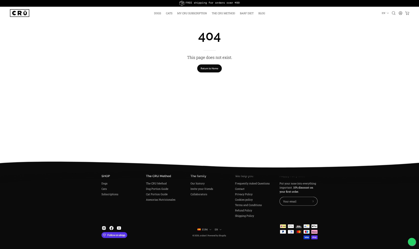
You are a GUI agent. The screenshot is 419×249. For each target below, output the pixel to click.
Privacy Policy (244, 194)
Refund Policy (243, 210)
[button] (223, 13)
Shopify (222, 235)
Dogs (104, 183)
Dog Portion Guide (157, 188)
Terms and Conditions (248, 205)
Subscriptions (109, 194)
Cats (104, 188)
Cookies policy (244, 199)
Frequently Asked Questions (252, 183)
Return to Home (209, 68)
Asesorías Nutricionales (160, 199)
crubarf (203, 235)
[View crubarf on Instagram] (103, 228)
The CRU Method (156, 183)
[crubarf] (19, 13)
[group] (209, 3)
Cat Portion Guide (157, 194)
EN (383, 13)
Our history (198, 183)
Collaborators (199, 194)
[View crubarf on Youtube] (119, 228)
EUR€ (205, 229)
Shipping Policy (244, 215)
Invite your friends (202, 188)
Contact (240, 188)
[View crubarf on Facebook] (111, 228)
